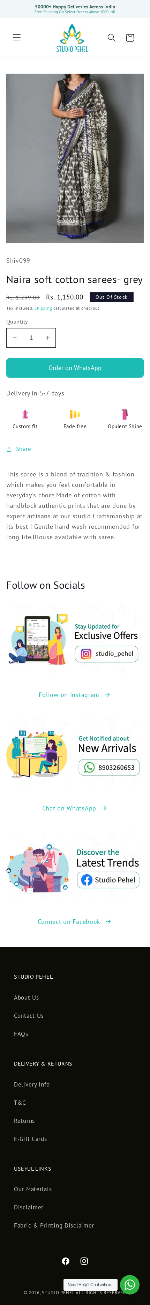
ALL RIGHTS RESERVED (101, 1293)
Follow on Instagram (69, 695)
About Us (26, 997)
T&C (20, 1102)
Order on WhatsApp (75, 368)
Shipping (43, 308)
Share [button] (23, 449)
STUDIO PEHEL (59, 1293)
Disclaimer (29, 1207)
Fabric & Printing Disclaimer (54, 1225)
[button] (17, 38)
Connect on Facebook (69, 922)
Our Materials (33, 1189)
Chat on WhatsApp (69, 808)
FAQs (21, 1034)
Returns (24, 1121)
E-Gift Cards (30, 1139)
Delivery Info (32, 1084)
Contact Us (29, 1015)
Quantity (17, 321)
